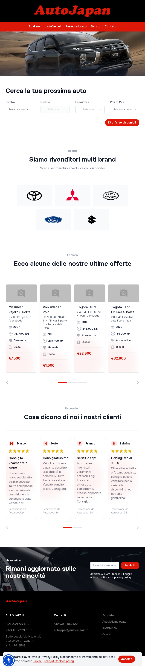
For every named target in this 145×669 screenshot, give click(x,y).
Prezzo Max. (117, 102)
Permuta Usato (76, 26)
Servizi (95, 26)
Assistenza (109, 628)
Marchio (10, 102)
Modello (45, 102)
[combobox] (20, 109)
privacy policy (122, 577)
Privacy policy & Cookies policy (53, 661)
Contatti (111, 26)
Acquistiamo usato (114, 622)
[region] (72, 334)
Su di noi (34, 26)
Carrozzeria (82, 102)
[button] (9, 660)
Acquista (108, 615)
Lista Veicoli (53, 26)
